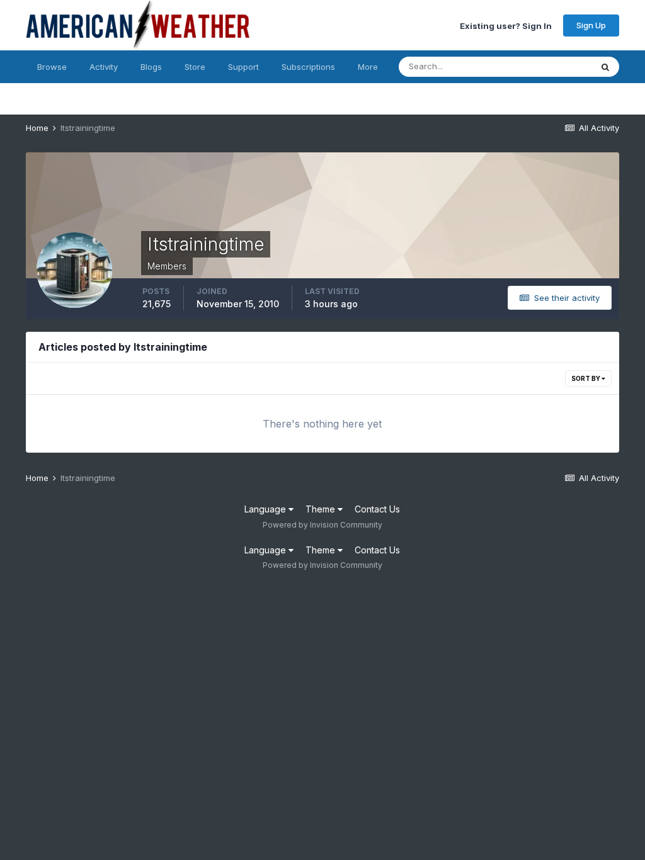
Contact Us (377, 509)
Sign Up (591, 25)
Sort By (586, 378)
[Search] (605, 67)
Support (243, 67)
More (368, 67)
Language (266, 509)
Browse (52, 67)
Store (195, 67)
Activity (103, 67)
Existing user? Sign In (506, 25)
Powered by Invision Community (322, 524)
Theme (321, 509)
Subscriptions (308, 67)
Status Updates (545, 66)
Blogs (151, 67)
